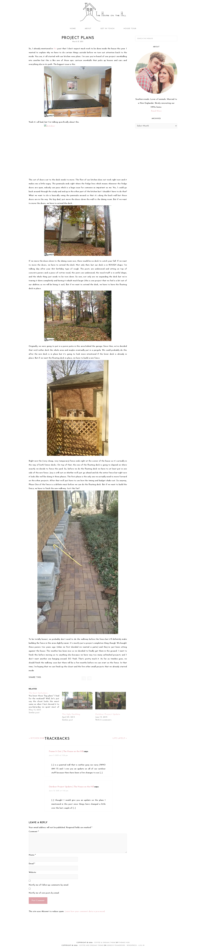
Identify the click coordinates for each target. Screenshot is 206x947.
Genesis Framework (116, 945)
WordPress (132, 945)
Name (32, 855)
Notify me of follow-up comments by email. (49, 885)
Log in (141, 945)
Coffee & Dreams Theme (105, 942)
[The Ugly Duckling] (77, 700)
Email (32, 864)
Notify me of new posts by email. (44, 893)
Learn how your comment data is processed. (85, 911)
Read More (156, 111)
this (55, 49)
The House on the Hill (103, 12)
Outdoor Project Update (107, 714)
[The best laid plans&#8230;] (45, 703)
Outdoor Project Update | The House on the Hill (71, 787)
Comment (34, 832)
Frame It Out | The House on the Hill (66, 751)
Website (32, 872)
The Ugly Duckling (71, 714)
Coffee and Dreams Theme (91, 945)
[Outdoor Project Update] (110, 700)
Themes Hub (124, 942)
